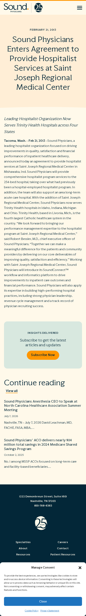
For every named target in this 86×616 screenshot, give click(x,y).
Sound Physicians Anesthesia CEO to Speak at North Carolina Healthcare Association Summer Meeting (42, 406)
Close (43, 601)
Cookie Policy (31, 610)
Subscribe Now (43, 355)
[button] (80, 568)
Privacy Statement (49, 610)
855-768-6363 (43, 505)
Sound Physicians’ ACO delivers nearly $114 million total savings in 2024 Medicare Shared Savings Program (40, 444)
